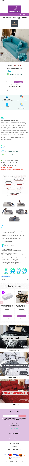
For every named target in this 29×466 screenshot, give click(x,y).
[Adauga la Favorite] (7, 319)
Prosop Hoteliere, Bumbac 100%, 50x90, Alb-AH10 (7, 306)
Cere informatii (20, 90)
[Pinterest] (14, 428)
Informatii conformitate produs (7, 276)
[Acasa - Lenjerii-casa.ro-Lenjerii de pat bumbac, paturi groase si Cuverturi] (14, 9)
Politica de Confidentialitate (16, 419)
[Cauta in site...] (27, 14)
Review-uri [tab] (4, 279)
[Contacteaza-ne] (20, 14)
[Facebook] (12, 428)
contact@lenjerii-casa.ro (15, 439)
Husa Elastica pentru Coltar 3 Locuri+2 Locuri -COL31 (22, 306)
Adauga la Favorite (9, 90)
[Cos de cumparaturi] (24, 14)
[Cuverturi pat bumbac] (14, 364)
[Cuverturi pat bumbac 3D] (14, 337)
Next (28, 46)
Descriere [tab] (3, 114)
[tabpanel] (14, 45)
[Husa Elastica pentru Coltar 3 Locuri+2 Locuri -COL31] (22, 297)
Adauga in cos (18, 82)
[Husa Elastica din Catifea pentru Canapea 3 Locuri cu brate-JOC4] (14, 45)
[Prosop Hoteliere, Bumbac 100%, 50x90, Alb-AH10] (7, 297)
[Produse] (2, 15)
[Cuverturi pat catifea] (14, 391)
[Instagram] (17, 428)
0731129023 (15, 437)
